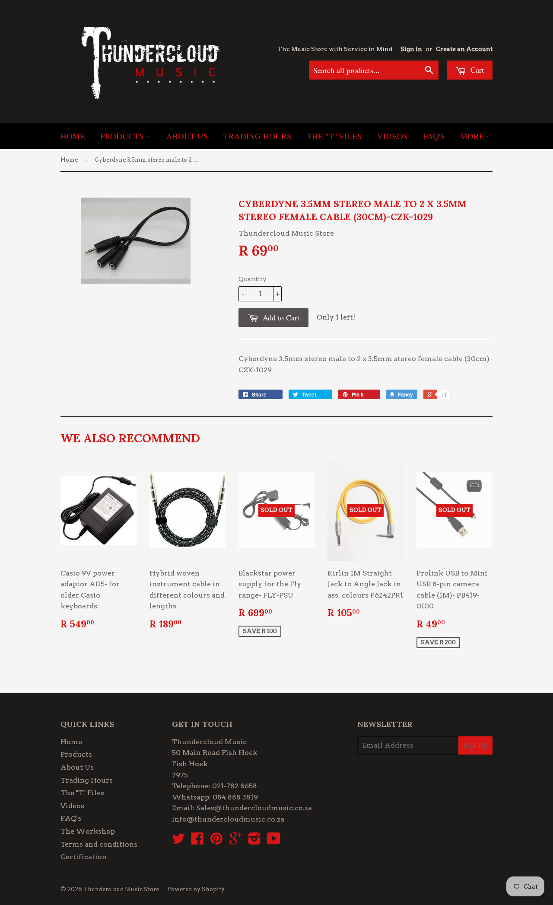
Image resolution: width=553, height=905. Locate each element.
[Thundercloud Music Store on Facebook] (197, 841)
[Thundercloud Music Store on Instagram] (254, 841)
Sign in (411, 48)
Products (123, 136)
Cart (476, 69)
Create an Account (464, 48)
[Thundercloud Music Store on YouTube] (273, 841)
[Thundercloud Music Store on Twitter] (178, 841)
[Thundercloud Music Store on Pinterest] (216, 841)
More (472, 136)
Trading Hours (257, 136)
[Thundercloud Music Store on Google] (235, 841)
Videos (392, 136)
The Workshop (87, 831)
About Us (187, 136)
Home (72, 136)
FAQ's (434, 136)
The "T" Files (334, 136)
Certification (83, 857)
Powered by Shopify (196, 889)
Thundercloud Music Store (121, 889)
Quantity (252, 278)
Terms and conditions (98, 844)
